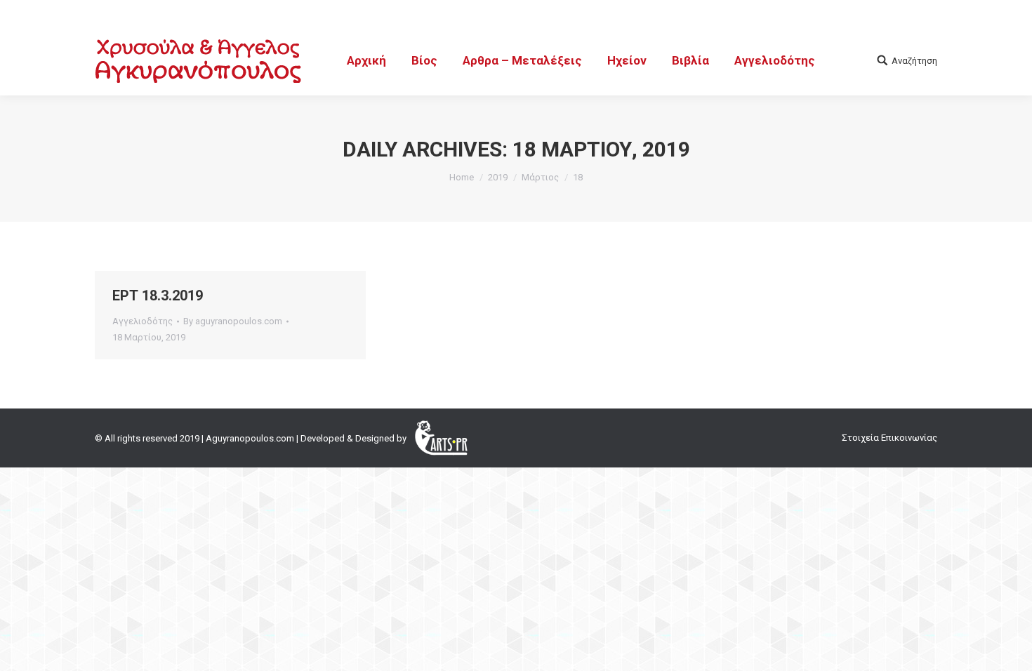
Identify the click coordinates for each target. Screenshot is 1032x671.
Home (461, 177)
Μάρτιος (540, 177)
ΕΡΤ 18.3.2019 (157, 295)
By (232, 321)
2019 (498, 177)
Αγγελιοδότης (142, 321)
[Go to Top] (1009, 648)
